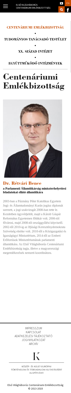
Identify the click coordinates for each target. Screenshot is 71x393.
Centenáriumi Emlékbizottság (35, 28)
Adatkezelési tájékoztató (33, 336)
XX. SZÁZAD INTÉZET (35, 52)
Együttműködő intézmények (35, 63)
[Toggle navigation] (5, 6)
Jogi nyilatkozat (34, 340)
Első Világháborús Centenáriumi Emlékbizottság (33, 6)
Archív (33, 344)
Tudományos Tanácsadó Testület (35, 39)
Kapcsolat (33, 332)
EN (67, 3)
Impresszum (33, 328)
